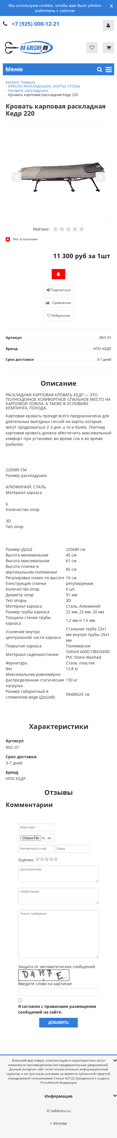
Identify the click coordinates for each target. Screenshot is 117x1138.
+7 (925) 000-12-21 (35, 24)
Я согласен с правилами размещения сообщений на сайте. (57, 1009)
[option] (58, 172)
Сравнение (61, 302)
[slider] (46, 859)
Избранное (60, 315)
